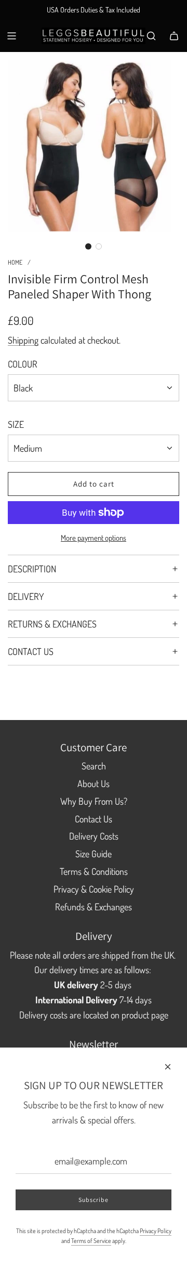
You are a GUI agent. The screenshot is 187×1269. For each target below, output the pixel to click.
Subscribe (93, 1199)
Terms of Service (91, 1241)
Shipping (23, 340)
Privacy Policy (155, 1231)
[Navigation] (11, 35)
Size (16, 424)
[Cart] (174, 35)
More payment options (93, 538)
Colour (22, 364)
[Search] (151, 35)
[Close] (167, 1066)
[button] (88, 246)
